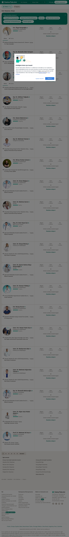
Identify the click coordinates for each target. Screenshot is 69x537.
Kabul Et (50, 78)
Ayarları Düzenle (40, 78)
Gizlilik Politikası (42, 72)
